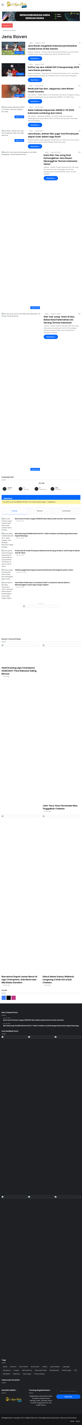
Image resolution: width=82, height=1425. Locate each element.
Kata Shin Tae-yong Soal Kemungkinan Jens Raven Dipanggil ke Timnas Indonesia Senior (60, 160)
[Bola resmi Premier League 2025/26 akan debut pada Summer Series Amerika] (7, 524)
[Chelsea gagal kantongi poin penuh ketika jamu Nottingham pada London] (7, 574)
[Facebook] (38, 1409)
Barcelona (13, 1366)
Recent (39, 511)
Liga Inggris (66, 1366)
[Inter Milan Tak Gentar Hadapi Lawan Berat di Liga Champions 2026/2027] (67, 1275)
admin (31, 43)
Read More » (35, 58)
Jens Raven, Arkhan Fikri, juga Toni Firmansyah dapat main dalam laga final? (53, 135)
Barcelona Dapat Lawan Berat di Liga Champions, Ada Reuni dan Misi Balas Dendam (19, 979)
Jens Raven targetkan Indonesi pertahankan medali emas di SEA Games (52, 47)
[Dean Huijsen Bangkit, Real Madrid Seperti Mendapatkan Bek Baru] (14, 1275)
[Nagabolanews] (17, 4)
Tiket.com (41, 603)
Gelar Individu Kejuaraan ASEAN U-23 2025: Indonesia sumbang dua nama (51, 112)
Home (5, 30)
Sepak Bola (16, 1374)
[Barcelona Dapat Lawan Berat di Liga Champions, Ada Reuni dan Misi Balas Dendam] (20, 894)
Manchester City (27, 1370)
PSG (75, 1370)
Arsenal (5, 1366)
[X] (41, 1409)
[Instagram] (43, 1409)
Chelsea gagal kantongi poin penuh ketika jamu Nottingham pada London (44, 570)
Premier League (66, 1370)
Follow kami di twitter (11, 1380)
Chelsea (44, 1366)
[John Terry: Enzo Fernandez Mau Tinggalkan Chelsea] (61, 723)
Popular (14, 511)
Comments (66, 511)
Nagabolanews (8, 1418)
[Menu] (3, 5)
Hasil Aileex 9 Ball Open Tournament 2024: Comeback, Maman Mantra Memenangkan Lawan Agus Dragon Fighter (42, 583)
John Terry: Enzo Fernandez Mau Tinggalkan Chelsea (60, 807)
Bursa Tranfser (23, 1366)
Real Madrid (6, 1374)
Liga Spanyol (7, 1370)
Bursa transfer (35, 1366)
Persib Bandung (54, 1370)
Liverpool (16, 1370)
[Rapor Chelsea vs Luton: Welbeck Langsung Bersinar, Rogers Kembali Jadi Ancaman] (67, 1115)
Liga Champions (55, 1366)
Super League (27, 1374)
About (78, 1421)
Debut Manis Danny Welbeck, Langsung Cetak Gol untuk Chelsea (58, 979)
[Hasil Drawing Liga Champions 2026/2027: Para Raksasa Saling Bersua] (20, 654)
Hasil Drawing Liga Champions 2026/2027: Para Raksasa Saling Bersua (19, 670)
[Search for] (79, 5)
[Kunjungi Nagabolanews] (41, 16)
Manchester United (40, 1370)
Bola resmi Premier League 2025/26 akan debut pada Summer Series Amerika (45, 519)
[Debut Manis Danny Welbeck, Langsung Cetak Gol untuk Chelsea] (61, 894)
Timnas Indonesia (39, 1374)
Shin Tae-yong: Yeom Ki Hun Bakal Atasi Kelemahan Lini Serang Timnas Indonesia (59, 319)
